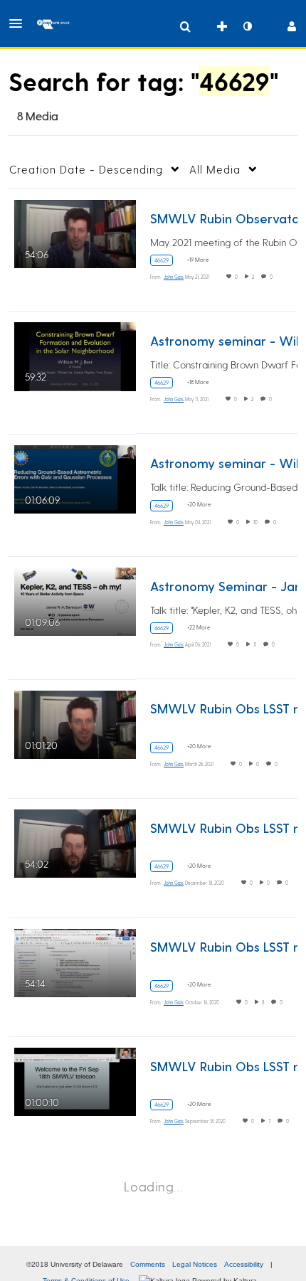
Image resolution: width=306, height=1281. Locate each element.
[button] (20, 23)
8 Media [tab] (37, 115)
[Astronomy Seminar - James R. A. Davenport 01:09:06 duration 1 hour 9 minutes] (75, 599)
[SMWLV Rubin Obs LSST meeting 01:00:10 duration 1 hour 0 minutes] (75, 1080)
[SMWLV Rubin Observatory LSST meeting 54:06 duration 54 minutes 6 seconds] (75, 232)
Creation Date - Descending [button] (86, 169)
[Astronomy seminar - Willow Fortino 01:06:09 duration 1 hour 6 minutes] (75, 476)
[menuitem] (185, 26)
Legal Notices (194, 1264)
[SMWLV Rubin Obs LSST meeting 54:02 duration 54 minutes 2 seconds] (75, 841)
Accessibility (243, 1264)
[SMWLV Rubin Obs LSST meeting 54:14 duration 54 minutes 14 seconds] (75, 960)
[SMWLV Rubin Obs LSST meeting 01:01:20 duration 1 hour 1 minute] (75, 722)
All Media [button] (215, 169)
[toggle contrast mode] (247, 26)
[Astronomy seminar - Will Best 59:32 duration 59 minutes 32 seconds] (75, 354)
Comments (147, 1264)
